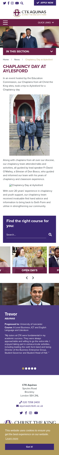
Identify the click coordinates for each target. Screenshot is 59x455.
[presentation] (27, 278)
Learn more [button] (12, 438)
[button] (23, 368)
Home (6, 59)
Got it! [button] (29, 446)
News (17, 59)
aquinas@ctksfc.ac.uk (31, 406)
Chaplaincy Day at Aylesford (39, 59)
